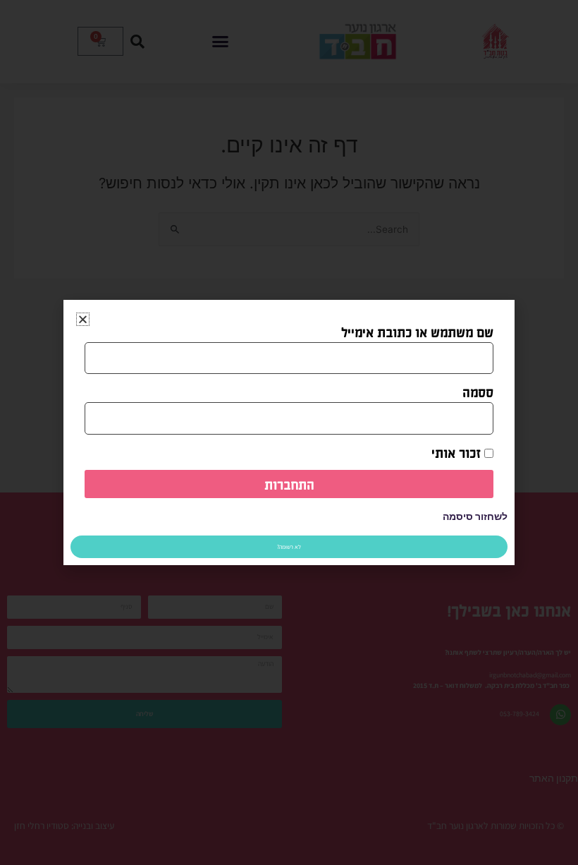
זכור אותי (457, 452)
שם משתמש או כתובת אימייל (417, 331)
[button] (83, 319)
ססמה (477, 391)
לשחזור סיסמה (475, 516)
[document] (289, 432)
